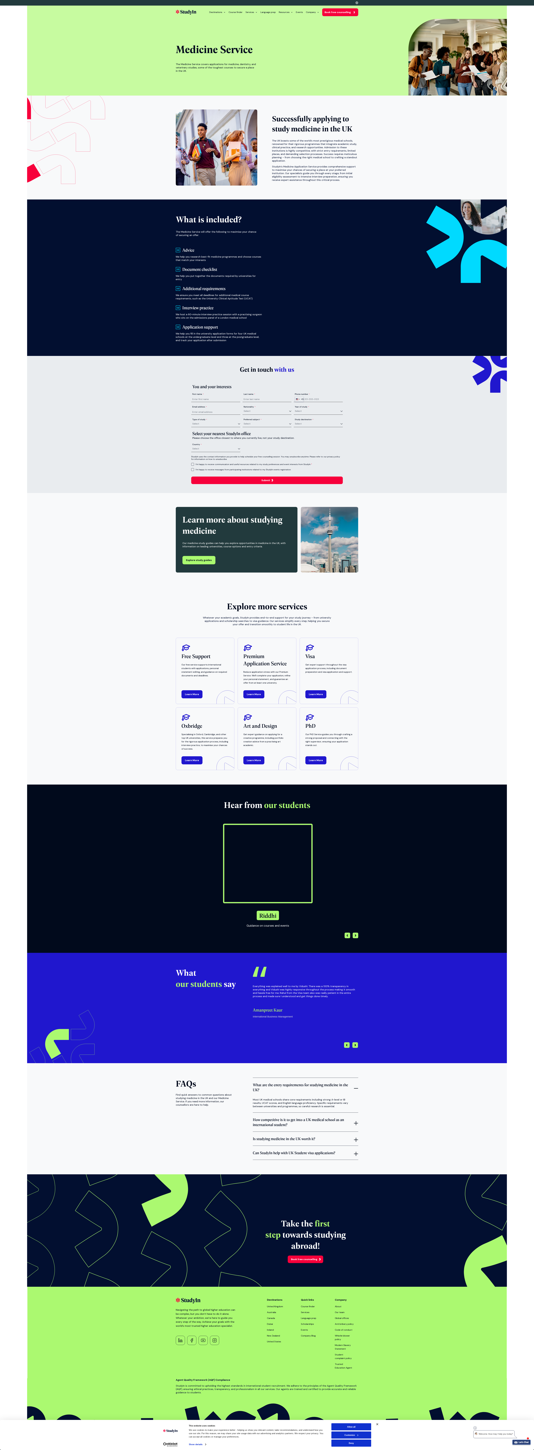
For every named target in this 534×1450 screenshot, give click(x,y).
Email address (199, 407)
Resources (284, 12)
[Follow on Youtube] (203, 1340)
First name (198, 394)
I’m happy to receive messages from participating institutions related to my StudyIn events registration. (243, 469)
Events (299, 12)
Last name (249, 394)
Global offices (342, 1318)
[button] (355, 936)
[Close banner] (377, 1424)
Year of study (302, 407)
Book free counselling (338, 12)
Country (197, 444)
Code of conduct (343, 1329)
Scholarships (307, 1324)
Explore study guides (199, 560)
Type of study (199, 419)
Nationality (249, 407)
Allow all (351, 1427)
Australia (271, 1312)
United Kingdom (275, 1306)
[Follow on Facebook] (191, 1340)
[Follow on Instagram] (214, 1340)
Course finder (236, 12)
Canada (271, 1318)
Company (311, 12)
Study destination (304, 419)
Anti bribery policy (344, 1324)
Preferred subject (252, 419)
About (338, 1306)
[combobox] (299, 399)
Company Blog (308, 1335)
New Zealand (273, 1335)
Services (250, 12)
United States (274, 1341)
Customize (349, 1435)
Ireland (270, 1329)
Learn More (192, 694)
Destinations (215, 12)
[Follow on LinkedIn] (180, 1340)
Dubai (270, 1324)
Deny (351, 1443)
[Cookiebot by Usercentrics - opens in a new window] (170, 1444)
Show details (195, 1444)
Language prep (268, 12)
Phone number (302, 394)
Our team (339, 1312)
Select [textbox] (247, 411)
